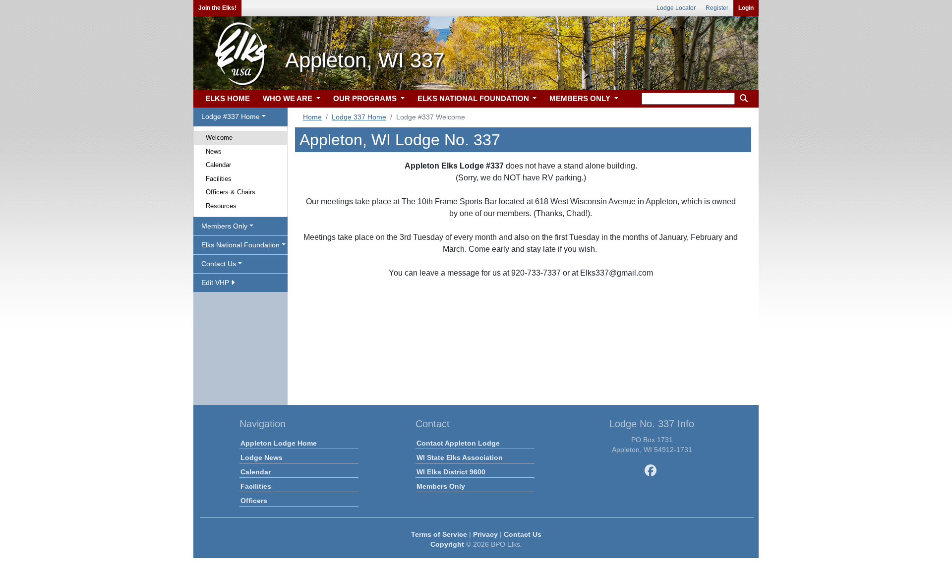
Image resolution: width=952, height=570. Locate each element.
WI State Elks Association (459, 457)
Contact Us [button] (218, 264)
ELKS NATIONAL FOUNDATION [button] (474, 98)
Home (312, 117)
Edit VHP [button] (216, 282)
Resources (221, 206)
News (214, 151)
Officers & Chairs (230, 192)
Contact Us (522, 534)
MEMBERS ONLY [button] (580, 98)
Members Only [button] (224, 226)
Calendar (218, 165)
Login (746, 7)
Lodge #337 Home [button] (230, 116)
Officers (253, 501)
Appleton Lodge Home (278, 443)
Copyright (447, 544)
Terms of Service (439, 534)
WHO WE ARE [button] (288, 98)
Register (717, 7)
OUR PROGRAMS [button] (366, 98)
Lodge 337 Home (359, 117)
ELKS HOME (227, 98)
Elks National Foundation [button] (240, 245)
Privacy (485, 534)
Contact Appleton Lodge (458, 443)
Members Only (440, 486)
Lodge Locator (676, 7)
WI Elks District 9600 (450, 472)
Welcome (219, 137)
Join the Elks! (217, 7)
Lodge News (261, 457)
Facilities (219, 178)
